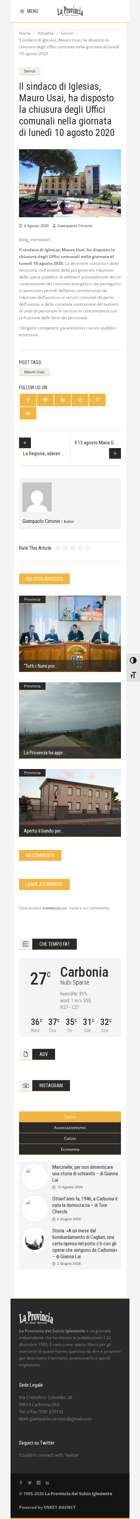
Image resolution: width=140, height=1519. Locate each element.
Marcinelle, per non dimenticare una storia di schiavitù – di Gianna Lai (85, 1173)
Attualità (46, 33)
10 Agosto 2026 (70, 1186)
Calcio (70, 1138)
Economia (70, 1149)
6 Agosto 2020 (36, 225)
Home (25, 33)
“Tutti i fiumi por (39, 666)
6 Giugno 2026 (69, 1218)
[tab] (70, 1116)
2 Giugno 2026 (69, 1263)
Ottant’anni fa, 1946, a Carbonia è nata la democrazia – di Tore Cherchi (85, 1205)
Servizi (67, 33)
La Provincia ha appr (43, 753)
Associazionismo (70, 1127)
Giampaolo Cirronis (74, 225)
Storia (69, 1117)
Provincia (32, 599)
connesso (51, 908)
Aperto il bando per (42, 831)
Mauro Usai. (34, 371)
